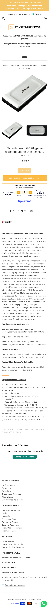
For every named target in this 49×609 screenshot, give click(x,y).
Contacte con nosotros (15, 585)
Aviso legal (6, 491)
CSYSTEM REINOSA (34, 599)
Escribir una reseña (24, 456)
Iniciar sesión (8, 541)
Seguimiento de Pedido (12, 544)
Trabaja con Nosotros (11, 494)
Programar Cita (9, 531)
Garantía (6, 516)
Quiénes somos (8, 485)
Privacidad (6, 488)
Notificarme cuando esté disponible (26, 178)
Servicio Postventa (10, 525)
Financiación (7, 497)
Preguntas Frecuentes (12, 528)
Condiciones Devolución (12, 500)
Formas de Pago (9, 519)
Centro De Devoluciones (13, 547)
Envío (4, 513)
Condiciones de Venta (12, 510)
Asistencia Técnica (10, 522)
